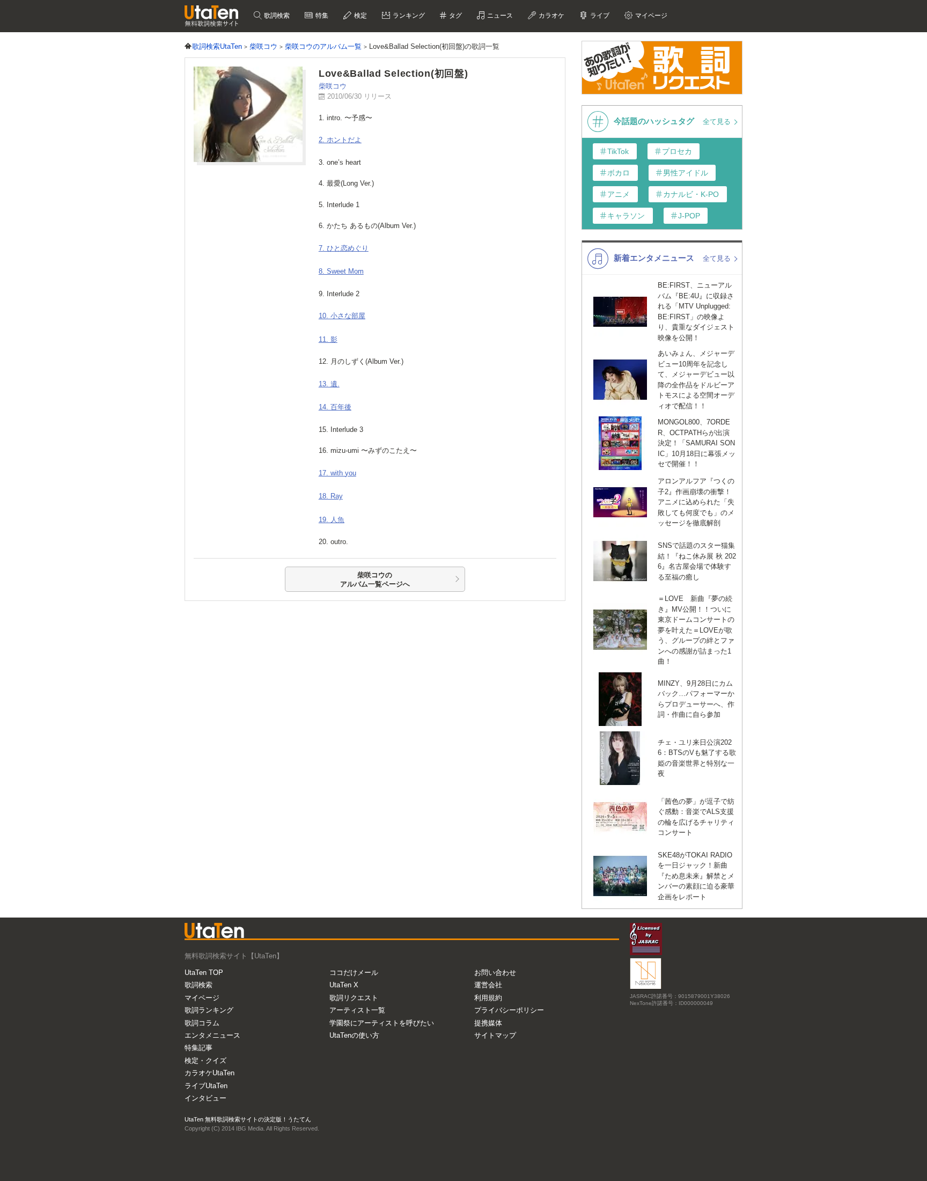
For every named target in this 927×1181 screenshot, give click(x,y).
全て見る (718, 122)
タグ (454, 15)
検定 (359, 15)
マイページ (202, 998)
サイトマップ (495, 1035)
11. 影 (328, 339)
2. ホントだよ (340, 140)
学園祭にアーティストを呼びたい (381, 1023)
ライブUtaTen (206, 1086)
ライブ (598, 15)
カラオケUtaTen (209, 1073)
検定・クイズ (205, 1061)
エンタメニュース (212, 1035)
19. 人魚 (331, 520)
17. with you (337, 473)
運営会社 (488, 985)
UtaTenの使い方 (354, 1035)
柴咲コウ (333, 86)
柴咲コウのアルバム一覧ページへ (375, 580)
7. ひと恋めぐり (344, 248)
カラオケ (550, 15)
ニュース (499, 15)
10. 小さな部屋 (342, 316)
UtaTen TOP (204, 973)
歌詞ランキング (209, 1010)
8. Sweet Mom (341, 271)
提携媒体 (488, 1023)
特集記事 (198, 1048)
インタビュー (205, 1098)
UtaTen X (343, 985)
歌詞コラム (202, 1023)
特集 (321, 15)
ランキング (408, 15)
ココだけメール (353, 973)
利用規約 (488, 998)
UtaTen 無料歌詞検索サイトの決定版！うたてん (248, 1119)
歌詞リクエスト (353, 998)
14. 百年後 (335, 407)
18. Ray (331, 496)
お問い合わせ (495, 973)
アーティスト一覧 (357, 1010)
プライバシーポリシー (509, 1010)
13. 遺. (329, 384)
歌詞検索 (276, 15)
